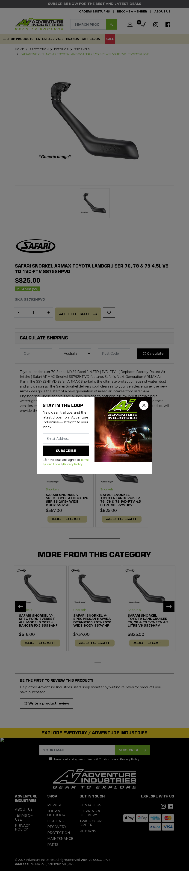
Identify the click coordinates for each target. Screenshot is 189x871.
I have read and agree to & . (66, 462)
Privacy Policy (73, 464)
